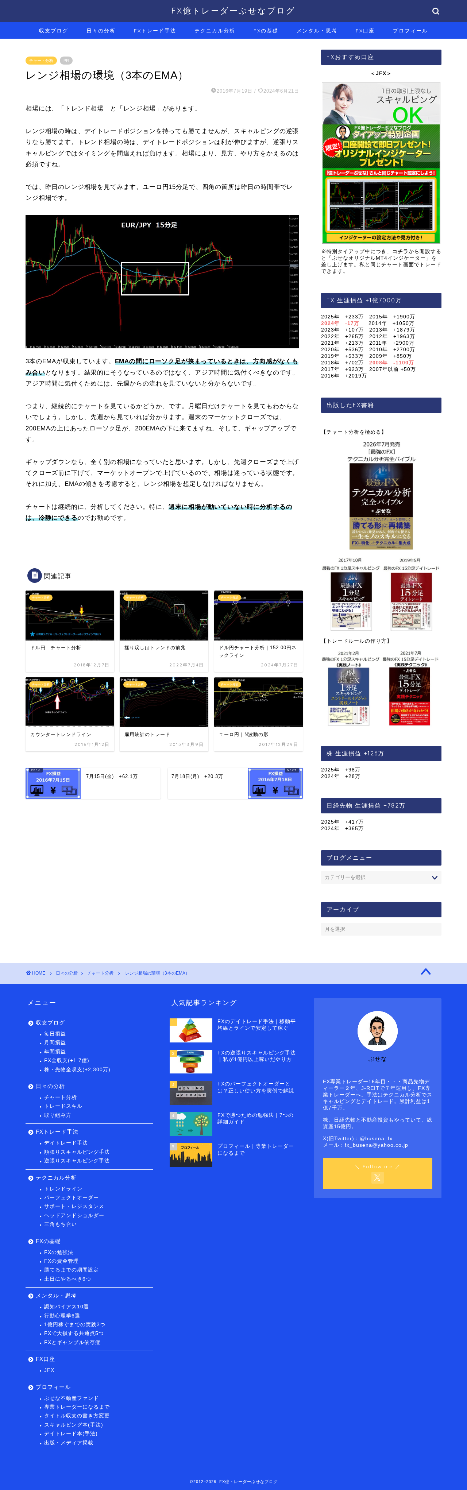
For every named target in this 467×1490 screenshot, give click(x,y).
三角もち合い (60, 1224)
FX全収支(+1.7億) (66, 1060)
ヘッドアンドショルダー (74, 1215)
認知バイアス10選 (66, 1306)
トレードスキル (63, 1106)
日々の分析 (101, 30)
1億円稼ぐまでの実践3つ (74, 1324)
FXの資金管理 (61, 1261)
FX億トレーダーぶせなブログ (233, 10)
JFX (49, 1370)
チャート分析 (41, 60)
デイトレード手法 (66, 1143)
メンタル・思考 (317, 30)
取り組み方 (58, 1115)
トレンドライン (63, 1189)
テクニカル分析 (214, 30)
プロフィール (410, 30)
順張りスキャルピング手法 (77, 1152)
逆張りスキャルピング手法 (77, 1161)
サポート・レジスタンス (74, 1206)
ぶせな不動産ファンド (71, 1398)
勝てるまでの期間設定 (71, 1270)
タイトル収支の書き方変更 (77, 1416)
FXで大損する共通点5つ (74, 1333)
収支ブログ (53, 30)
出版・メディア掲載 (68, 1443)
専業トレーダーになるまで (77, 1407)
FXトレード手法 (155, 30)
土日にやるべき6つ (67, 1279)
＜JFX (378, 73)
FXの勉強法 (58, 1252)
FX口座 (365, 30)
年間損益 (55, 1051)
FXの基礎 (266, 30)
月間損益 (55, 1042)
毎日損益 (55, 1034)
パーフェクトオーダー (71, 1197)
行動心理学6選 (62, 1316)
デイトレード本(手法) (71, 1433)
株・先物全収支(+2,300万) (77, 1069)
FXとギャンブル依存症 (72, 1342)
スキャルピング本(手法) (73, 1425)
